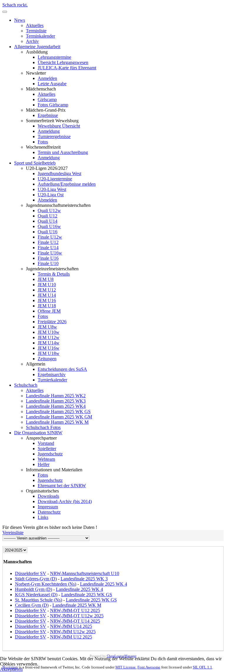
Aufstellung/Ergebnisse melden (67, 184)
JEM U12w (48, 337)
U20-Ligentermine (55, 178)
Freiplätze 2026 (52, 321)
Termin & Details (54, 274)
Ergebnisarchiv (52, 374)
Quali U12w (49, 210)
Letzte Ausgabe (52, 83)
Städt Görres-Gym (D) (36, 578)
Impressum (48, 506)
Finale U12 (48, 242)
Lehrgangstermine (54, 57)
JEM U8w (47, 326)
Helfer (43, 464)
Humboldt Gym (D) (33, 589)
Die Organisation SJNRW (38, 432)
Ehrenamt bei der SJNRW (62, 485)
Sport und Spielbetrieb (35, 162)
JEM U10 (47, 284)
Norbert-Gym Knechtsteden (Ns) (45, 583)
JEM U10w (48, 332)
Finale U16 (48, 258)
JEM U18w (48, 353)
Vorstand (46, 443)
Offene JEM (49, 311)
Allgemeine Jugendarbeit (37, 46)
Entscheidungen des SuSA (62, 369)
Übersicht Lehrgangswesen (63, 62)
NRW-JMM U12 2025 (71, 636)
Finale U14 (48, 247)
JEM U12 (47, 289)
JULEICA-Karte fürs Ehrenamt (67, 67)
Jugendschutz (50, 453)
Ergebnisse (48, 115)
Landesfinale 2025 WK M (76, 605)
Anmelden (47, 78)
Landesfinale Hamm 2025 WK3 (56, 400)
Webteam (46, 459)
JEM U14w (48, 342)
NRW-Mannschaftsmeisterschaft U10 (84, 573)
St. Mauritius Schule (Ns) (38, 599)
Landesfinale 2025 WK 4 (103, 583)
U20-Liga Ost (51, 194)
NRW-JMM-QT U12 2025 (75, 610)
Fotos (43, 141)
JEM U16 (47, 300)
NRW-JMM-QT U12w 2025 (77, 615)
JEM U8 (46, 279)
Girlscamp (47, 99)
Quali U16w (49, 226)
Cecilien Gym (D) (32, 605)
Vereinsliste (13, 532)
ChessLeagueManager (122, 656)
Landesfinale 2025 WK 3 (84, 578)
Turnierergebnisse (54, 136)
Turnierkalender (52, 379)
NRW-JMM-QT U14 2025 (75, 621)
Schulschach (25, 385)
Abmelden (47, 199)
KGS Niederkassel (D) (36, 594)
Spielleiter (47, 448)
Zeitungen (47, 358)
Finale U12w (50, 236)
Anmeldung (49, 131)
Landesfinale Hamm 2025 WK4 (56, 406)
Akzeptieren (11, 669)
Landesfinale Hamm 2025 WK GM (59, 416)
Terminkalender (40, 35)
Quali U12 (47, 215)
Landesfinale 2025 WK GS (86, 594)
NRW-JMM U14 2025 (71, 626)
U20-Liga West (52, 189)
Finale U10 (48, 263)
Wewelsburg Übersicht (59, 125)
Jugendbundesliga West (59, 173)
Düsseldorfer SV (30, 573)
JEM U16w (48, 348)
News (19, 20)
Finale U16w (50, 252)
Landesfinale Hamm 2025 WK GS (58, 411)
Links (43, 517)
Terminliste (36, 30)
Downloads (48, 496)
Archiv (32, 41)
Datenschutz (49, 512)
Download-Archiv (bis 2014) (65, 501)
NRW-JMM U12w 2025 (73, 631)
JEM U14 (47, 295)
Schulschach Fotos (43, 427)
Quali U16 (47, 231)
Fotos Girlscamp (53, 104)
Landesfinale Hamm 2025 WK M (57, 422)
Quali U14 (47, 221)
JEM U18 (47, 305)
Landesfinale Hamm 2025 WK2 (56, 395)
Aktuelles (35, 25)
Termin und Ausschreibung (63, 152)
